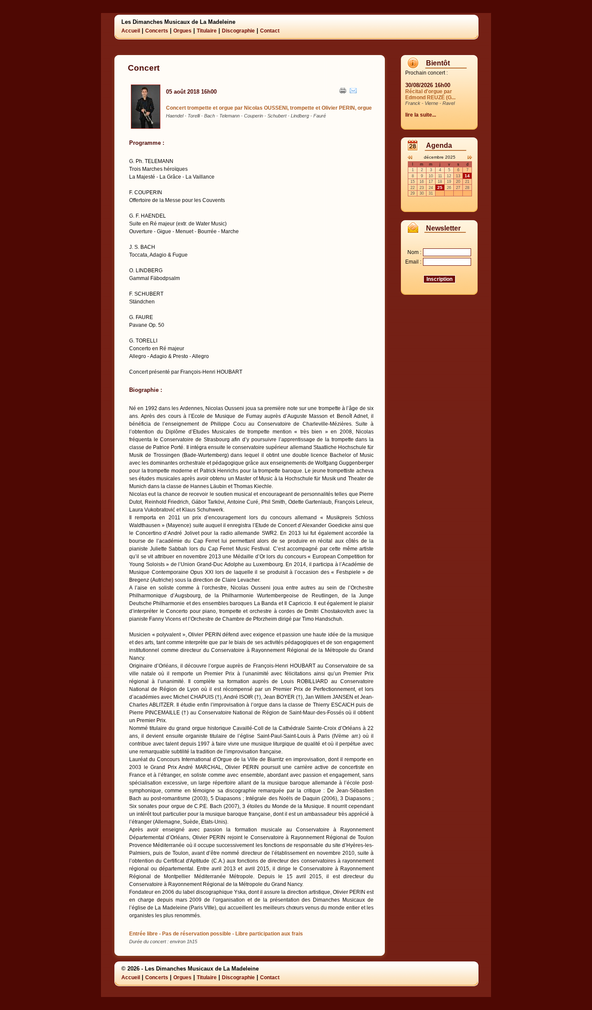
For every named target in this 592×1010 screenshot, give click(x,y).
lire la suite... (420, 115)
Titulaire (207, 31)
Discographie (238, 31)
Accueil (130, 31)
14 (467, 175)
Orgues (182, 31)
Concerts (156, 31)
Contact (270, 31)
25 (439, 187)
